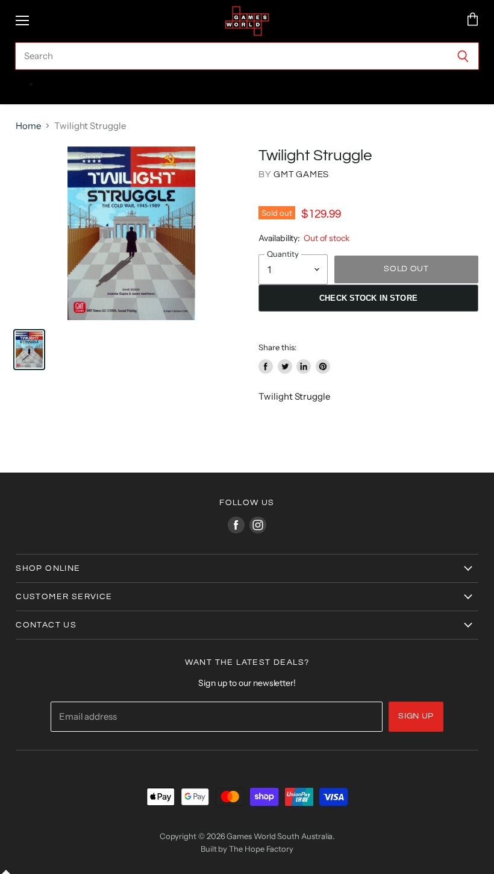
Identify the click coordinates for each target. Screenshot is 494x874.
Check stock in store (368, 298)
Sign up (416, 716)
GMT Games (301, 174)
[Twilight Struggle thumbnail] (29, 349)
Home (28, 126)
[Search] (463, 56)
